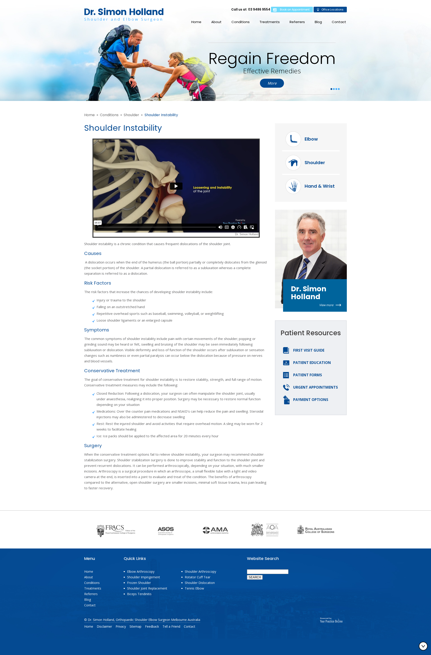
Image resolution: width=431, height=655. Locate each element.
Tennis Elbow (194, 588)
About (216, 22)
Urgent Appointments (315, 387)
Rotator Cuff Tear (197, 577)
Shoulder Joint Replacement (147, 588)
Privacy (121, 626)
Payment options (310, 399)
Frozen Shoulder (139, 583)
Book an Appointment (295, 9)
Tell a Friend (171, 626)
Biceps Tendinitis (139, 594)
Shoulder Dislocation (200, 583)
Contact (339, 22)
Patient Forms (307, 374)
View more (326, 305)
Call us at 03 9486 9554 (250, 9)
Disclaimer (104, 626)
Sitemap (135, 626)
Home (196, 22)
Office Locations (332, 9)
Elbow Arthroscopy (140, 571)
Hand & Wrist (320, 186)
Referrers (297, 22)
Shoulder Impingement (143, 577)
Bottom (424, 646)
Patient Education (312, 362)
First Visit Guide (308, 350)
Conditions (240, 22)
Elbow (311, 139)
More (272, 83)
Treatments (269, 22)
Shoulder (131, 115)
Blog (318, 22)
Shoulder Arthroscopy (200, 571)
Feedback (152, 626)
